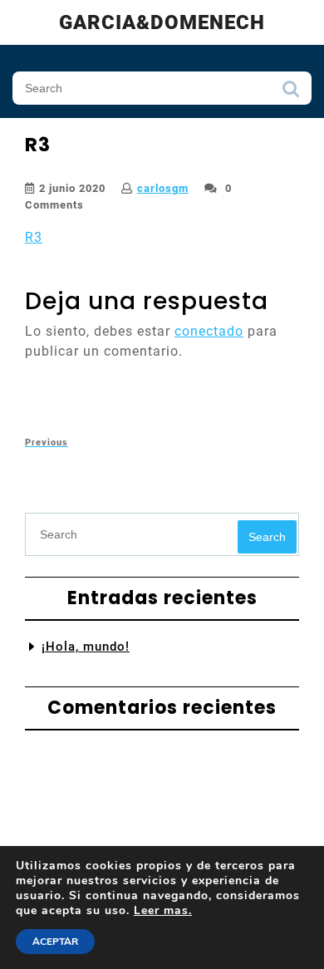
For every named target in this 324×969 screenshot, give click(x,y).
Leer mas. (163, 910)
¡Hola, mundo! (86, 646)
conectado (208, 331)
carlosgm (163, 188)
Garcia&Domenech (162, 22)
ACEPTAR (55, 941)
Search (290, 93)
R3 (33, 237)
